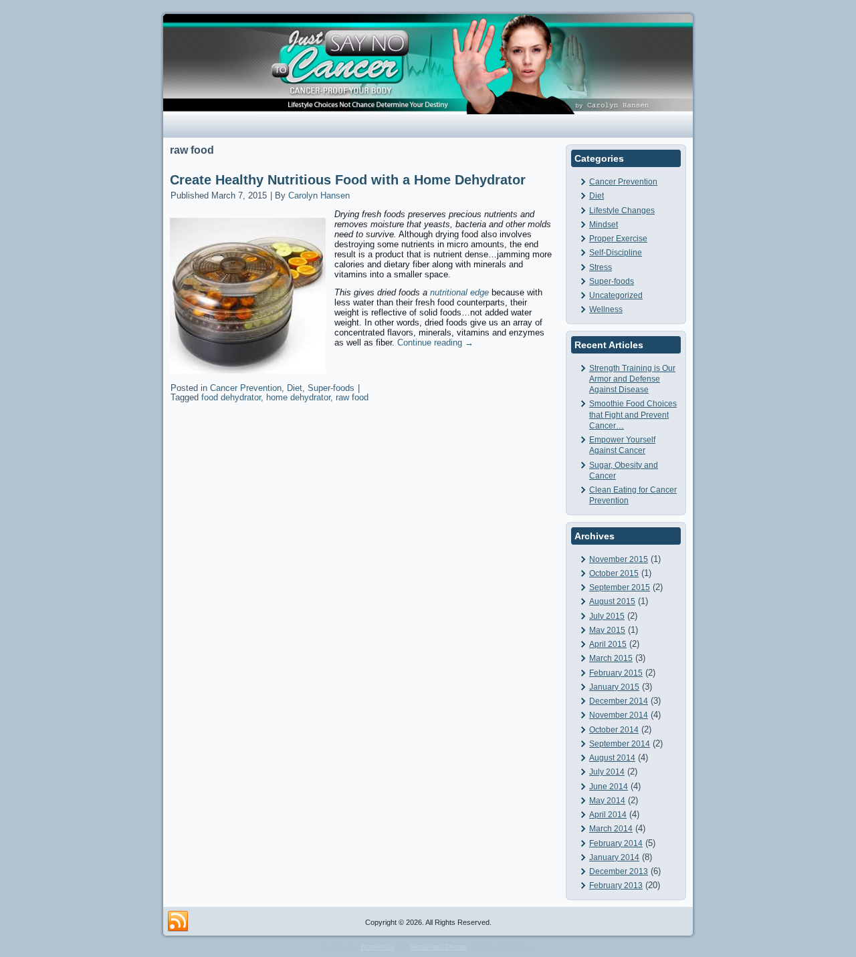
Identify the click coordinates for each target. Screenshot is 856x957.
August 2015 (612, 601)
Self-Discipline (615, 252)
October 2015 (614, 573)
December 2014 (618, 701)
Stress (600, 267)
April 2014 (608, 814)
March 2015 (611, 658)
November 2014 (618, 715)
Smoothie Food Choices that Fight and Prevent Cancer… (633, 414)
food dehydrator (231, 397)
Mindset (603, 224)
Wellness (606, 309)
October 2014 (614, 729)
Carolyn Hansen (319, 195)
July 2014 (607, 772)
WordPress (377, 946)
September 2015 (619, 587)
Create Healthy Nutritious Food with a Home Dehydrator (348, 179)
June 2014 (608, 786)
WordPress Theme (438, 946)
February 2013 (616, 885)
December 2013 (618, 871)
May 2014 (607, 800)
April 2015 (608, 644)
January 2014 (614, 857)
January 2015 (614, 687)
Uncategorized (616, 295)
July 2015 (607, 616)
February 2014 (616, 843)
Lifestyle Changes (622, 210)
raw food (352, 397)
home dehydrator (298, 397)
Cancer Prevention (246, 388)
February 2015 (616, 673)
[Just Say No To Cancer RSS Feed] (178, 921)
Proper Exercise (618, 238)
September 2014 (619, 743)
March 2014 (611, 828)
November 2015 (618, 559)
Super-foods (331, 388)
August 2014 (612, 758)
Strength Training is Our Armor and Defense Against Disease (632, 379)
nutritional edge (459, 292)
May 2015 (607, 630)
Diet (294, 388)
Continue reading (435, 342)
